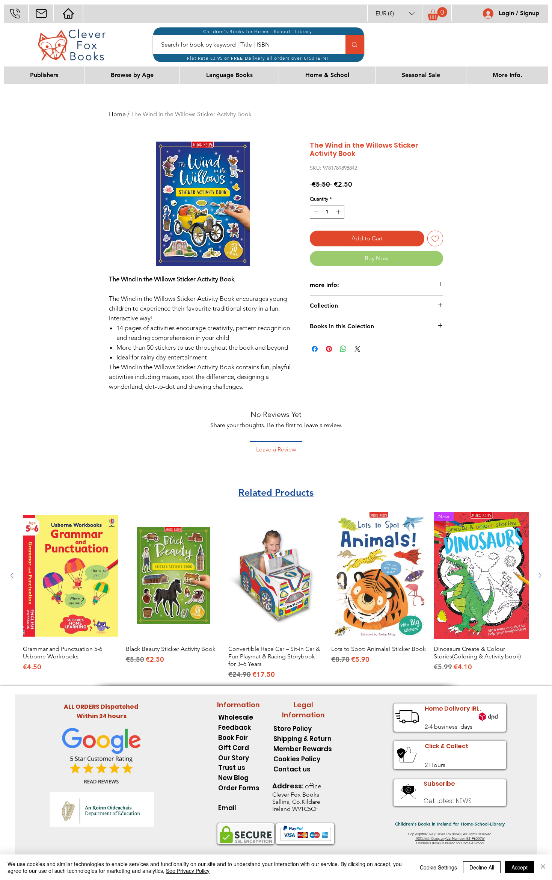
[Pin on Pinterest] (328, 348)
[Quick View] (70, 575)
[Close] (542, 867)
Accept (519, 867)
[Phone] (15, 13)
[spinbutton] (327, 211)
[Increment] (339, 211)
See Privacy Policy (188, 870)
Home (117, 114)
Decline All (481, 867)
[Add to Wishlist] (435, 238)
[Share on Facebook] (314, 348)
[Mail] (41, 13)
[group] (276, 596)
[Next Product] (539, 575)
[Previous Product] (12, 575)
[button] (395, 13)
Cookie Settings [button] (438, 867)
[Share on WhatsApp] (343, 348)
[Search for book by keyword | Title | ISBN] (354, 44)
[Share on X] (357, 348)
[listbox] (395, 13)
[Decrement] (315, 211)
